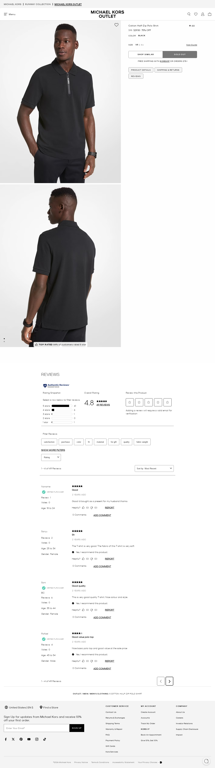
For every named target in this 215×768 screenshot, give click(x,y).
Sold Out (180, 54)
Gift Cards (110, 746)
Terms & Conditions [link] (100, 762)
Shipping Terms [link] (113, 723)
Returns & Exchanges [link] (115, 717)
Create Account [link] (148, 712)
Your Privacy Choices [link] (148, 762)
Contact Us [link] (111, 712)
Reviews (136, 76)
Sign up (77, 728)
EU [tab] (142, 45)
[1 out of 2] (4, 338)
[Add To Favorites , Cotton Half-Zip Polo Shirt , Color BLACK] (116, 25)
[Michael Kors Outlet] (107, 14)
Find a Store (50, 707)
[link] (5, 739)
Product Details (141, 70)
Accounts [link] (145, 717)
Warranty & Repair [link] (114, 729)
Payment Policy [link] (113, 740)
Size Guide (191, 45)
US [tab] (137, 45)
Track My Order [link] (148, 723)
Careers (179, 717)
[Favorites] (195, 14)
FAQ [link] (108, 734)
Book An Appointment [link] (151, 734)
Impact (179, 734)
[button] (206, 761)
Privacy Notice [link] (81, 762)
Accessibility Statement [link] (123, 762)
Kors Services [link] (112, 751)
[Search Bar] (188, 14)
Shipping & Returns (168, 70)
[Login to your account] (202, 14)
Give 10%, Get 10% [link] (149, 740)
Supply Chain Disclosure (187, 729)
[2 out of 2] (4, 341)
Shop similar (146, 54)
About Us (180, 712)
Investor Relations (184, 723)
